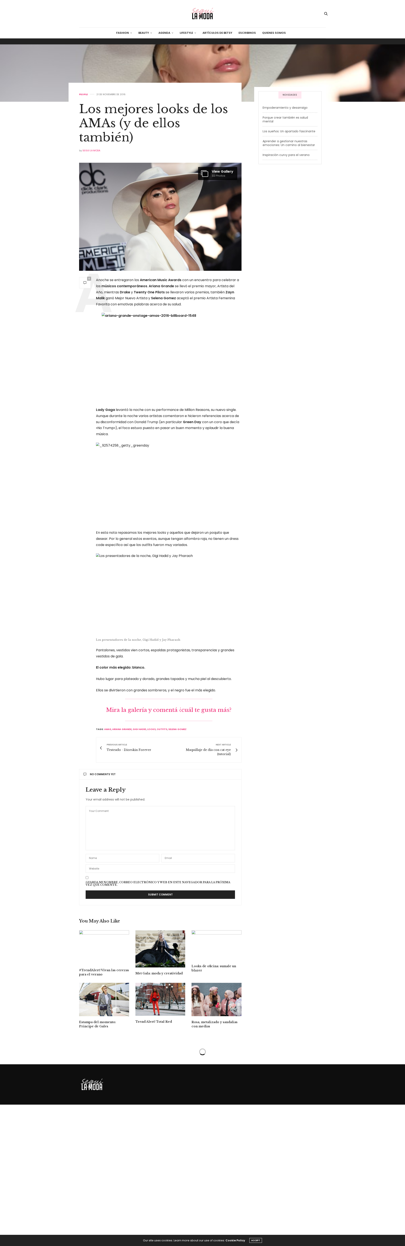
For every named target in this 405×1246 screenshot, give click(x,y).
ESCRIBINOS (247, 33)
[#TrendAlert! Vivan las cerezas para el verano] (104, 947)
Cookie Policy (235, 1240)
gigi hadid (139, 729)
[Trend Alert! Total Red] (160, 999)
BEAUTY (143, 33)
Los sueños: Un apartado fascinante (289, 131)
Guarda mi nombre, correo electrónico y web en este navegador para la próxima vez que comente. (158, 883)
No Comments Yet (103, 774)
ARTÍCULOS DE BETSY (217, 33)
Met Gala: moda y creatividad (159, 973)
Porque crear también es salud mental (285, 119)
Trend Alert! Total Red (153, 1022)
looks (151, 729)
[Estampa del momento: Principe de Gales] (104, 999)
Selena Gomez (177, 729)
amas (107, 729)
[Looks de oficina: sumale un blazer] (217, 945)
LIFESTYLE (186, 33)
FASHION (122, 33)
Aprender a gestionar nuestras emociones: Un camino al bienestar (289, 143)
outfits (162, 729)
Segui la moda (91, 150)
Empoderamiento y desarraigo (285, 108)
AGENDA (164, 33)
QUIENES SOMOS (274, 33)
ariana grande (122, 729)
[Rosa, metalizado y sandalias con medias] (217, 999)
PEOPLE (83, 94)
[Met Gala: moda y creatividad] (160, 948)
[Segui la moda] (202, 13)
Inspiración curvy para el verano (286, 155)
